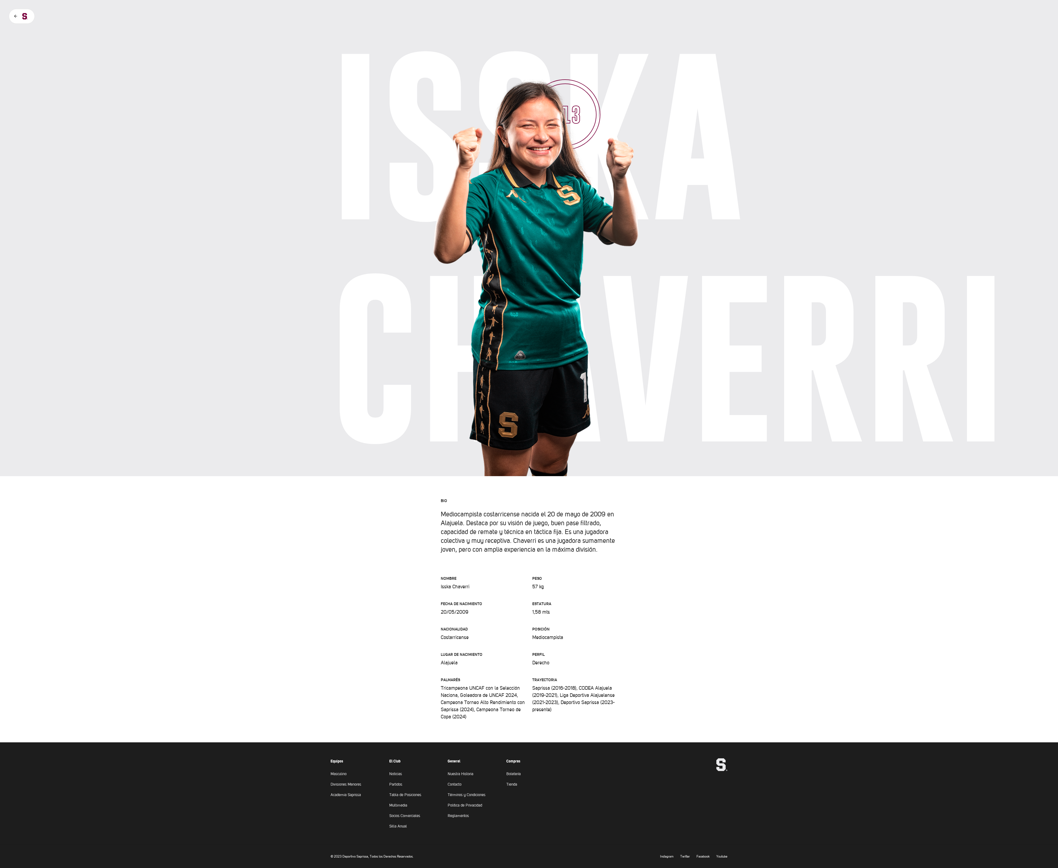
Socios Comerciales (404, 815)
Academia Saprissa (346, 794)
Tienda (511, 784)
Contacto (454, 784)
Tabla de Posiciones (405, 794)
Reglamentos (458, 815)
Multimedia (398, 805)
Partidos (395, 784)
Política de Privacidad (465, 805)
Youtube (721, 856)
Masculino (339, 774)
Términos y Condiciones (466, 794)
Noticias (395, 774)
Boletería (513, 774)
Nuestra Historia (460, 774)
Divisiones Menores (346, 784)
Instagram (667, 856)
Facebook (703, 856)
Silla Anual (398, 826)
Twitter (685, 856)
